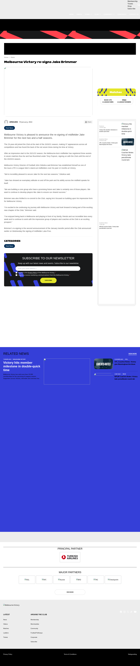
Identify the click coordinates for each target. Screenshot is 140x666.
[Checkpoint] (113, 580)
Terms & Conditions (70, 654)
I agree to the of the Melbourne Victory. (37, 273)
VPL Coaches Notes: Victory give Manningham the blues (125, 363)
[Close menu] (134, 660)
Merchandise (35, 624)
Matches (6, 628)
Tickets (5, 637)
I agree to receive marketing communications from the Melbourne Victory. (44, 275)
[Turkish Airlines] (70, 557)
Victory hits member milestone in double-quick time (21, 366)
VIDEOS (79, 14)
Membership (35, 619)
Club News (9, 128)
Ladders (6, 633)
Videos (5, 624)
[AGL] (27, 580)
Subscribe (48, 280)
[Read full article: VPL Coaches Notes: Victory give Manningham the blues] (128, 141)
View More (132, 353)
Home (6, 57)
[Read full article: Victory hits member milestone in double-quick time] (128, 129)
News (13, 57)
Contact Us (134, 14)
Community (108, 14)
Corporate (121, 14)
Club (97, 14)
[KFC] (44, 580)
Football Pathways (37, 633)
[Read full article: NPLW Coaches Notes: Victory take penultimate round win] (128, 225)
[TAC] (96, 580)
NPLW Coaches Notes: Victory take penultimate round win (126, 378)
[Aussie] (61, 580)
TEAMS (87, 14)
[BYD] (79, 580)
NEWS (71, 14)
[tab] (107, 100)
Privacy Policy (32, 273)
